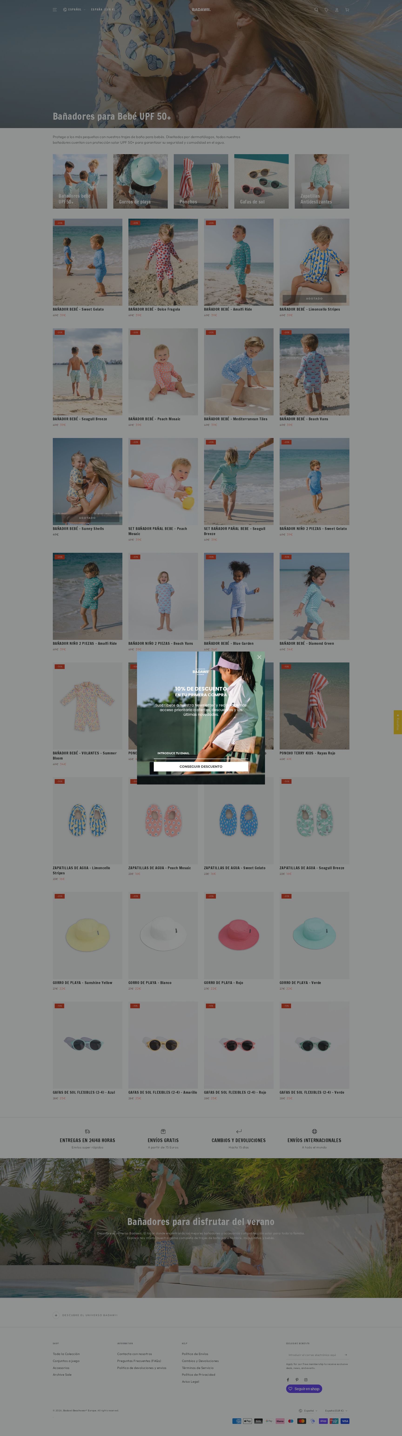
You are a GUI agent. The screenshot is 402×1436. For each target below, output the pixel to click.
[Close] (259, 657)
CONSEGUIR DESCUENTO (201, 766)
